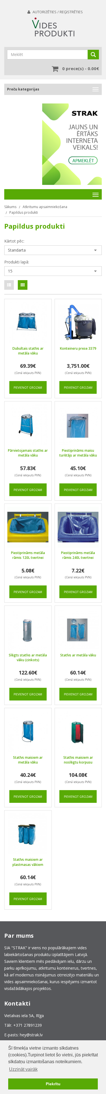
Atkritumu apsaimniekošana (45, 206)
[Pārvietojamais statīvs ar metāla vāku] (28, 424)
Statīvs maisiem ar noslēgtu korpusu (78, 760)
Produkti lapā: (16, 262)
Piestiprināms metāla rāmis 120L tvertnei (28, 555)
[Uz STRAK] (72, 144)
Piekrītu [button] (53, 1084)
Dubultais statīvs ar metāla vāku (28, 351)
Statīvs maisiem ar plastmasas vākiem (27, 862)
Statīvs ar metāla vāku (78, 655)
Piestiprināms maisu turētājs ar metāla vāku (78, 453)
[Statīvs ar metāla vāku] (78, 629)
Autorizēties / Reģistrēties (58, 11)
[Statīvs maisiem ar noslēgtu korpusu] (78, 731)
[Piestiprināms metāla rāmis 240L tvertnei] (78, 527)
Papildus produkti (23, 212)
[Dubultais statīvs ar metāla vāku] (28, 322)
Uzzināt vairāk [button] (23, 1069)
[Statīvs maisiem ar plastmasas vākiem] (28, 833)
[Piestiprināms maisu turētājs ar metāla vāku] (78, 424)
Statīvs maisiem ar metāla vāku (28, 760)
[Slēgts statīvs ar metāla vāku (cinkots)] (28, 629)
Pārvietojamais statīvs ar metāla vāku (28, 453)
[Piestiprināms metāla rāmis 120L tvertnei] (28, 527)
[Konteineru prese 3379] (78, 322)
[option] (72, 140)
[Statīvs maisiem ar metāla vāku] (28, 731)
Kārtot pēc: (14, 241)
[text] (9, 285)
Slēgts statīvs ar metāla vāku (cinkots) (28, 657)
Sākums (10, 206)
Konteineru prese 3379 (78, 348)
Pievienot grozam (28, 388)
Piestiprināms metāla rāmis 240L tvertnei (78, 555)
